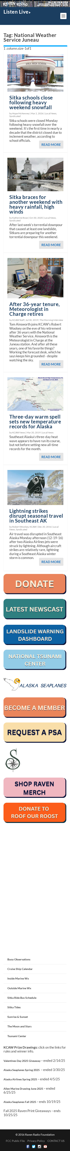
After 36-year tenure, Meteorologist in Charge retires (34, 309)
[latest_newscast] (35, 618)
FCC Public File (15, 1140)
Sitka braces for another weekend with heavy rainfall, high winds (35, 204)
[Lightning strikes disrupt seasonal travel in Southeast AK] (35, 487)
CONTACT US (55, 1140)
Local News (50, 113)
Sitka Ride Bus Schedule (21, 997)
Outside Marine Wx (19, 988)
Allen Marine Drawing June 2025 (23, 1088)
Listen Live (16, 12)
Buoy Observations (18, 959)
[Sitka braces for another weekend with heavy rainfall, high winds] (35, 174)
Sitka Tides (14, 1007)
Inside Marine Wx (18, 978)
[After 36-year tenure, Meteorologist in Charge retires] (35, 278)
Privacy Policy (36, 1140)
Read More (51, 145)
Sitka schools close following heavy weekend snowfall (31, 102)
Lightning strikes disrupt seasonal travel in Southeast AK (36, 516)
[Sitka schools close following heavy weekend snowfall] (35, 73)
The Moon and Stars (19, 1026)
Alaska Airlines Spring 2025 (20, 1079)
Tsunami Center (16, 1036)
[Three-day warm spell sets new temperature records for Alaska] (35, 394)
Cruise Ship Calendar (20, 969)
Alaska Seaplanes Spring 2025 (22, 1070)
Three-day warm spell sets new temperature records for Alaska (35, 421)
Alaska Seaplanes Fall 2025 (20, 1101)
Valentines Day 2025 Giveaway (22, 1060)
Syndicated (15, 116)
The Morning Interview (51, 320)
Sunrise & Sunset (17, 1016)
